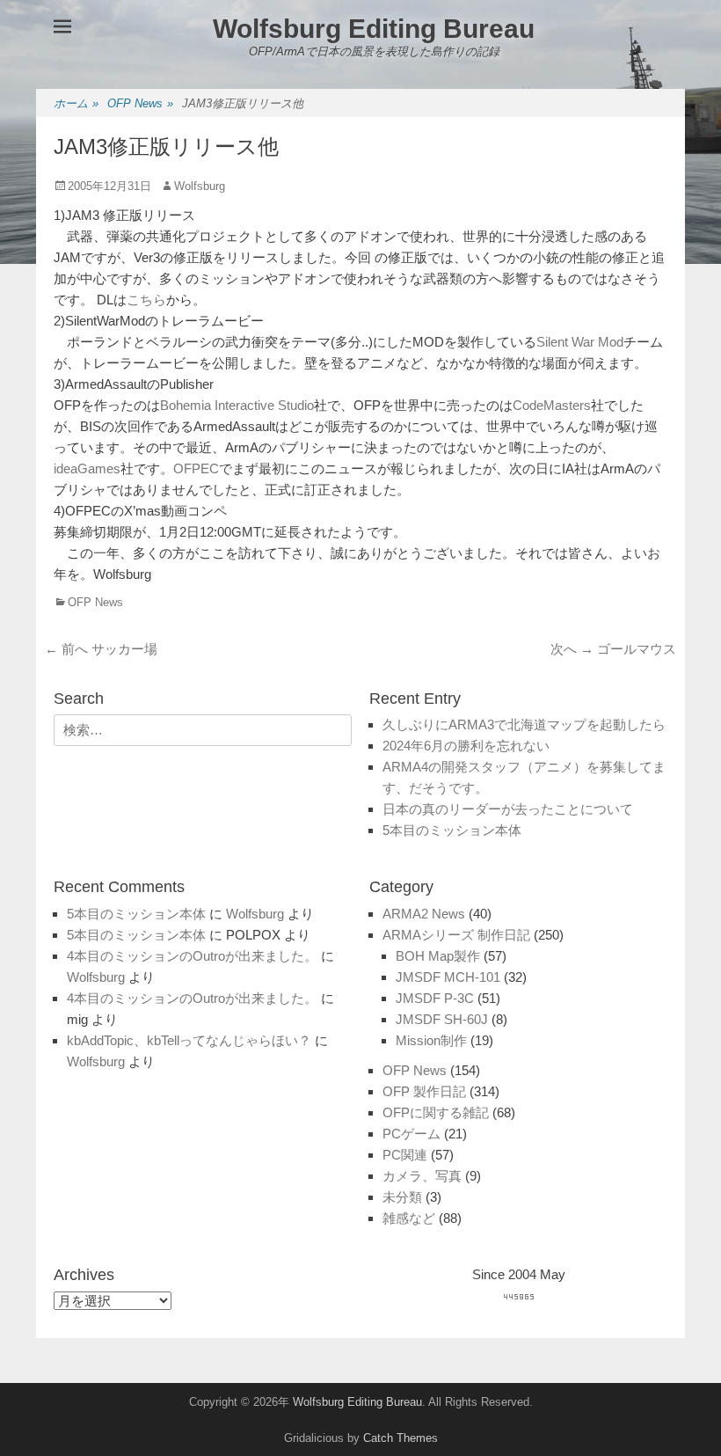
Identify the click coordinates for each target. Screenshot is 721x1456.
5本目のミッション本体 (451, 830)
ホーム (76, 103)
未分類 (402, 1196)
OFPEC (196, 468)
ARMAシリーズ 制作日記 (456, 934)
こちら (146, 299)
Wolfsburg (199, 186)
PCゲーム (411, 1133)
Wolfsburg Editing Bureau (374, 28)
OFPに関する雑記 (435, 1112)
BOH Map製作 (438, 955)
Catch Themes (400, 1438)
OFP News (140, 103)
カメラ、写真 (422, 1175)
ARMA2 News (423, 913)
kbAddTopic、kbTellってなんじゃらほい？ (189, 1040)
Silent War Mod (579, 341)
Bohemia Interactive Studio (237, 405)
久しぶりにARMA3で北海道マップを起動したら (524, 724)
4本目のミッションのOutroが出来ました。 (192, 955)
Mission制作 (431, 1040)
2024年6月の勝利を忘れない (466, 745)
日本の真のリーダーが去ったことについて (507, 808)
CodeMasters (552, 405)
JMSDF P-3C (435, 998)
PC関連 (404, 1154)
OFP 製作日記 (424, 1091)
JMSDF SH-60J (442, 1019)
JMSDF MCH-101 (448, 976)
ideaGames (87, 468)
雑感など (408, 1218)
